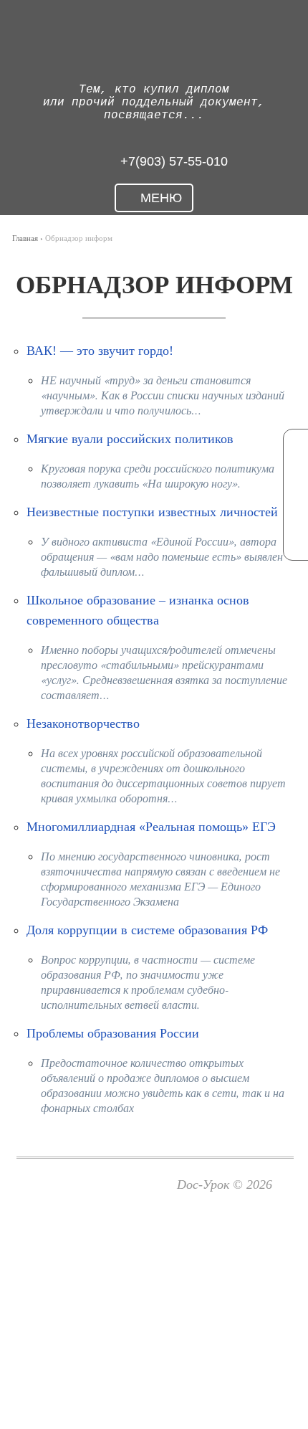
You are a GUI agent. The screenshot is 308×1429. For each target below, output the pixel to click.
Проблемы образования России (113, 1033)
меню (159, 198)
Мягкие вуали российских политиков (130, 439)
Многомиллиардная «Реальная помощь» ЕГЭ (151, 827)
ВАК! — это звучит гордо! (100, 350)
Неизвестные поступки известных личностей (152, 512)
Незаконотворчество (83, 723)
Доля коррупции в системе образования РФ (147, 930)
